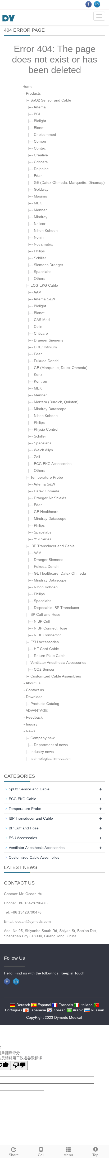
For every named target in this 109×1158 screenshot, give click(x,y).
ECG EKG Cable (44, 285)
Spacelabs (42, 272)
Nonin (39, 237)
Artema (40, 107)
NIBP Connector (47, 635)
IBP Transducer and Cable (52, 546)
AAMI (38, 292)
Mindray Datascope (50, 409)
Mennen (41, 210)
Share (14, 1155)
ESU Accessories (44, 642)
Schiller (40, 258)
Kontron (40, 381)
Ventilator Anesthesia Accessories (58, 662)
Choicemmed (45, 134)
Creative (41, 155)
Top (95, 1155)
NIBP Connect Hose (50, 628)
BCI (37, 114)
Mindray (40, 217)
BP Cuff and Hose (45, 614)
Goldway (41, 189)
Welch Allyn (43, 450)
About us (33, 683)
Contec (40, 148)
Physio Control (46, 429)
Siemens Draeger (48, 265)
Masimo (40, 196)
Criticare (41, 162)
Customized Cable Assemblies (55, 676)
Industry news (42, 751)
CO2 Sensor (44, 669)
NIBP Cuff (42, 621)
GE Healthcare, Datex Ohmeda (60, 573)
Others (39, 278)
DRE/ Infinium (45, 347)
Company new (42, 738)
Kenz (38, 374)
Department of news (51, 745)
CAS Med (42, 320)
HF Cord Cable (46, 649)
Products (33, 93)
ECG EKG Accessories (52, 464)
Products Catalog (44, 703)
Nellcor (40, 224)
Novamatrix (43, 244)
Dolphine (41, 169)
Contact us (35, 690)
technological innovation (50, 758)
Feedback (34, 717)
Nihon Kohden (46, 230)
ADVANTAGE (37, 710)
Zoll (37, 457)
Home (27, 86)
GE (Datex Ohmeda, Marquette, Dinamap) (69, 182)
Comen (40, 141)
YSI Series (42, 539)
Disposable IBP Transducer (56, 608)
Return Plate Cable (50, 656)
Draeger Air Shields (50, 498)
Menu (68, 1155)
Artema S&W (44, 299)
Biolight (40, 121)
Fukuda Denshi (46, 361)
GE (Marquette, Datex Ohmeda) (61, 368)
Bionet (39, 128)
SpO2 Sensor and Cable (50, 100)
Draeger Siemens (48, 340)
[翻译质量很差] (19, 1065)
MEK (38, 203)
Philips (39, 251)
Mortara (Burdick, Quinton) (56, 402)
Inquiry (31, 724)
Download (34, 697)
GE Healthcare (46, 512)
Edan (38, 176)
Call (41, 1155)
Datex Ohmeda (46, 491)
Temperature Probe (46, 477)
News (30, 731)
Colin (38, 326)
